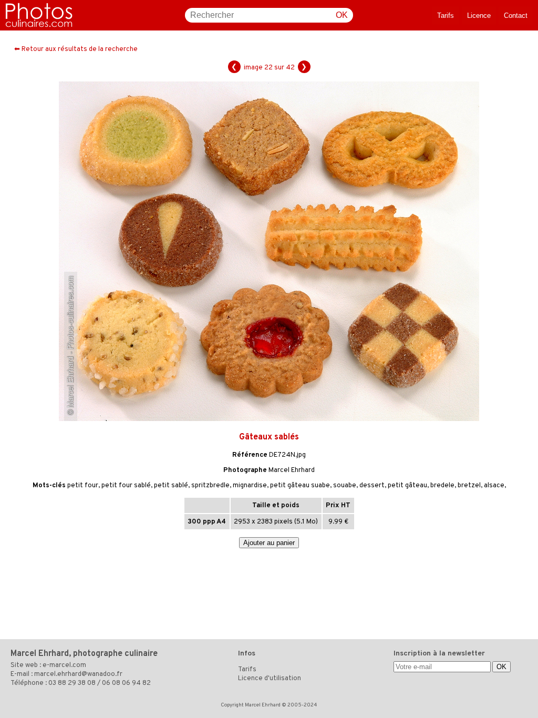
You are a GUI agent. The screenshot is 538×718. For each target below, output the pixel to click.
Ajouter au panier (269, 543)
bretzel (469, 485)
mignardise (250, 485)
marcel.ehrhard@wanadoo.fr (78, 674)
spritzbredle (210, 485)
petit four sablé (126, 485)
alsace (494, 485)
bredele (442, 485)
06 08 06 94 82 (126, 683)
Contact (515, 15)
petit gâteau (407, 485)
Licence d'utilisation (269, 678)
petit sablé (171, 485)
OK (342, 15)
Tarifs (445, 15)
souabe (344, 485)
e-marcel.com (64, 665)
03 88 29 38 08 (72, 683)
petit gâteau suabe (300, 485)
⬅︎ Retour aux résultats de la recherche (76, 49)
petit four (82, 485)
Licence (479, 15)
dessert (372, 485)
